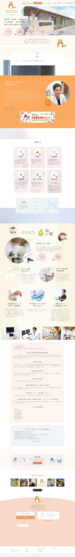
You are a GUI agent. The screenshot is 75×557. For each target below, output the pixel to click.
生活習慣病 (40, 551)
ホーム (13, 548)
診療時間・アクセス (15, 551)
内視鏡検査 (27, 551)
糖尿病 (26, 548)
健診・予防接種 (41, 548)
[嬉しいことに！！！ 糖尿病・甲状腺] (60, 483)
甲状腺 (26, 550)
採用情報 (53, 548)
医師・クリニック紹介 (15, 550)
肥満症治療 (40, 550)
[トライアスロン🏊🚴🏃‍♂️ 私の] (24, 483)
